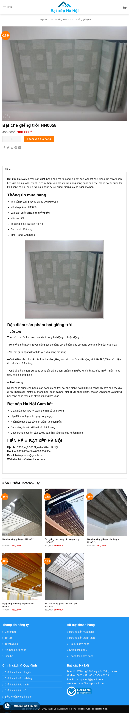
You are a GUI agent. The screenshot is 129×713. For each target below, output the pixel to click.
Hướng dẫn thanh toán (82, 637)
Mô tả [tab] (7, 169)
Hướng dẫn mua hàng (81, 631)
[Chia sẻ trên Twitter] (8, 147)
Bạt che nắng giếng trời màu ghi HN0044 (61, 605)
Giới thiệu (10, 631)
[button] (7, 7)
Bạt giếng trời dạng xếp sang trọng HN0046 (62, 541)
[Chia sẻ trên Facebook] (4, 147)
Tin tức (8, 637)
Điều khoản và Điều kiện (18, 696)
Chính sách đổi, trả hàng (18, 678)
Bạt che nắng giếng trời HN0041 (18, 539)
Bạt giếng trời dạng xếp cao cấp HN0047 (18, 605)
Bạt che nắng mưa (58, 19)
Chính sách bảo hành (17, 684)
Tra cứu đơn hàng (79, 644)
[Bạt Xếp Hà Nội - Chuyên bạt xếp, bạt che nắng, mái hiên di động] (64, 7)
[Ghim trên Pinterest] (15, 147)
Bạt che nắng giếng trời (80, 19)
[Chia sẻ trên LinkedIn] (19, 147)
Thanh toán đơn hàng (81, 656)
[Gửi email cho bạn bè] (12, 147)
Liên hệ (9, 656)
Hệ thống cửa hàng (15, 650)
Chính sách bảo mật (16, 690)
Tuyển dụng (11, 644)
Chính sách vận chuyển (18, 672)
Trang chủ (42, 19)
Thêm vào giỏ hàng (39, 139)
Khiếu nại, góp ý (78, 650)
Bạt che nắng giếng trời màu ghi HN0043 (103, 541)
